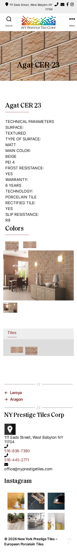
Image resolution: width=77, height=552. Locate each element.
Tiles (12, 332)
